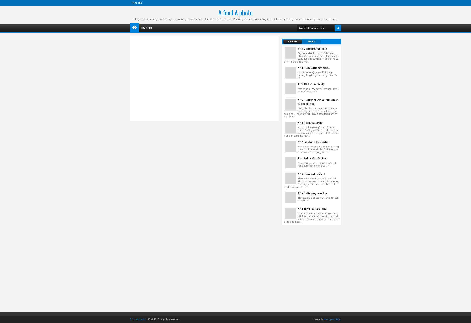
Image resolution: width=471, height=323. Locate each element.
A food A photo (235, 12)
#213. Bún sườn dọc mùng (310, 123)
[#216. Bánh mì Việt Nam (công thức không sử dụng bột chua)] (290, 104)
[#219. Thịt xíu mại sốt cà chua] (290, 213)
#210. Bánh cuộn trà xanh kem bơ (314, 68)
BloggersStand (332, 319)
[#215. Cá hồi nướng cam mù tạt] (290, 197)
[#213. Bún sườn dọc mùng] (290, 127)
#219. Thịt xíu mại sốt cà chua (312, 209)
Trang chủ (136, 2)
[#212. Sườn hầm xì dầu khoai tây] (290, 146)
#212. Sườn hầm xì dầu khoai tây (313, 142)
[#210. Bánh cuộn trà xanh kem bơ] (290, 72)
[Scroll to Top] (465, 317)
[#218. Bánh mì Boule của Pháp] (290, 53)
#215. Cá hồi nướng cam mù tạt (313, 193)
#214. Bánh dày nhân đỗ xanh (311, 174)
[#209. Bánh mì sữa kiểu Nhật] (290, 88)
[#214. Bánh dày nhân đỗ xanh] (290, 178)
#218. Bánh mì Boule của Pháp (312, 48)
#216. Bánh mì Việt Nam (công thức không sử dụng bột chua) (318, 102)
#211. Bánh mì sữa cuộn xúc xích (313, 158)
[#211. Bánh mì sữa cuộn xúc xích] (290, 162)
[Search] (338, 28)
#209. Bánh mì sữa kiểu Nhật (311, 84)
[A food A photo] (134, 27)
